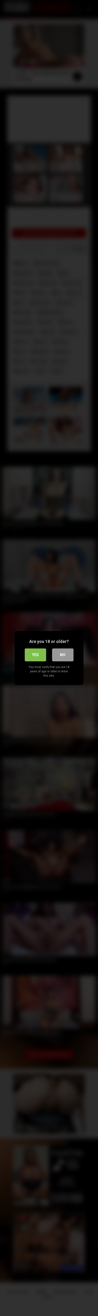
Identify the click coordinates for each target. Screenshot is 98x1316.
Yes (35, 655)
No (62, 655)
